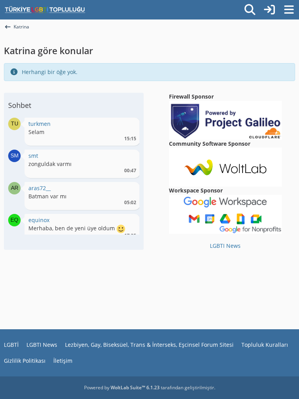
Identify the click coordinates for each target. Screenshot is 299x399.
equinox (38, 220)
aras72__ (39, 188)
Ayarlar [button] (127, 125)
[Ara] (250, 10)
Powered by (122, 387)
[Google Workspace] (225, 213)
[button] (14, 123)
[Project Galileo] (225, 119)
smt (33, 155)
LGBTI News (225, 245)
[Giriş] (269, 9)
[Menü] (289, 10)
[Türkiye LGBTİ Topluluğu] (45, 10)
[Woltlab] (225, 166)
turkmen (39, 123)
